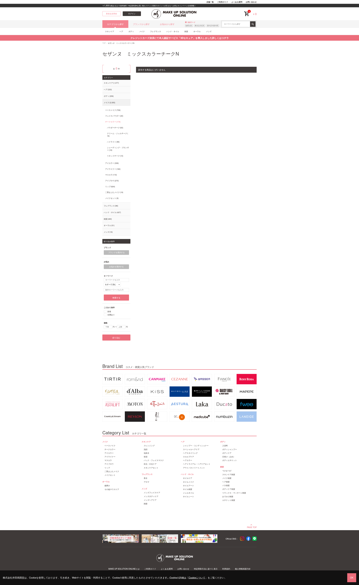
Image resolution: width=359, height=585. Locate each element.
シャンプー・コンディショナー (196, 445)
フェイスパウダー (114, 116)
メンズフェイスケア (152, 492)
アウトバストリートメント (194, 467)
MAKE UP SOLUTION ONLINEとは (124, 568)
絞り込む (116, 337)
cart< (246, 11)
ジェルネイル (188, 493)
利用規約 (226, 568)
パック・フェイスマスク (154, 460)
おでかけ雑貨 (227, 496)
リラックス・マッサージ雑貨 (234, 493)
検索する (116, 297)
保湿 (145, 456)
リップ (109, 186)
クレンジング (149, 445)
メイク (142, 31)
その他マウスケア (111, 489)
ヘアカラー (187, 460)
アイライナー (112, 169)
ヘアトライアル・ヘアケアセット (196, 464)
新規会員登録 (111, 13)
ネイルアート (188, 485)
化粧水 (146, 453)
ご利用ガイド (222, 2)
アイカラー (111, 163)
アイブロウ (111, 180)
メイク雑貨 (226, 478)
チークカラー (112, 121)
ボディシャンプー (229, 449)
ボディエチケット (229, 460)
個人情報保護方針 (243, 568)
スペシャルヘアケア (191, 449)
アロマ (146, 482)
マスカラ (110, 174)
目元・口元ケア (150, 464)
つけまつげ (226, 470)
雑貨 (186, 31)
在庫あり (111, 314)
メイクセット (111, 198)
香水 (145, 478)
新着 (109, 311)
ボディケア (226, 453)
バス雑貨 (226, 485)
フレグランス (155, 31)
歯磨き (107, 485)
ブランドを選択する (116, 252)
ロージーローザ (212, 25)
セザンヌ (189, 25)
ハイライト (113, 142)
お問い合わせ (251, 2)
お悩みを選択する (116, 266)
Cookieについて (197, 577)
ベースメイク (112, 110)
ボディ (131, 31)
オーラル (197, 31)
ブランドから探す (141, 24)
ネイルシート (188, 496)
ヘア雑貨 (226, 482)
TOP (104, 43)
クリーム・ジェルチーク (117, 134)
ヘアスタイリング (190, 453)
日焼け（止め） (228, 456)
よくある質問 (236, 2)
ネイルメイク (188, 482)
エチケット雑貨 (228, 500)
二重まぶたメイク (114, 192)
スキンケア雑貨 (228, 474)
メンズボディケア (151, 496)
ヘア (121, 31)
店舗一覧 (210, 2)
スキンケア (109, 31)
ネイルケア (187, 478)
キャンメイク (199, 25)
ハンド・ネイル (172, 31)
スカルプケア (188, 456)
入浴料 (225, 445)
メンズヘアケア (150, 500)
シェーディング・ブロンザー (118, 148)
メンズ (208, 31)
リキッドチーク (115, 156)
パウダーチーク (115, 127)
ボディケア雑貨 (228, 489)
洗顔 (145, 449)
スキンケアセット (151, 467)
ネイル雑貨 (187, 489)
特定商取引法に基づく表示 (206, 568)
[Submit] (253, 24)
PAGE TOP (252, 527)
